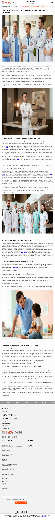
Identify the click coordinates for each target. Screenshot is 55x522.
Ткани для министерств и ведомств (8, 474)
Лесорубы (3, 451)
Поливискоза (15, 267)
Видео (29, 446)
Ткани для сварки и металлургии (7, 454)
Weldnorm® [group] (45, 402)
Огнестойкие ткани (5, 452)
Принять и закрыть (27, 519)
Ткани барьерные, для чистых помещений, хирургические (12, 446)
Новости (15, 6)
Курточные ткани (4, 459)
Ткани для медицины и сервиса (7, 442)
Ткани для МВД (4, 478)
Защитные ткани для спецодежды (7, 447)
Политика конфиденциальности (7, 487)
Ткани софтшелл (4, 460)
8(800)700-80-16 (31, 2)
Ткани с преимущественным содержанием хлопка (10, 468)
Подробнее (43, 516)
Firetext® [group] (25, 402)
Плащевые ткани (4, 461)
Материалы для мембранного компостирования (10, 471)
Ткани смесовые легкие (6, 445)
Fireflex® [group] (16, 402)
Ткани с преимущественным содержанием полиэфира (11, 466)
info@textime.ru (5, 396)
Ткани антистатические (6, 450)
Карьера (3, 484)
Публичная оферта (5, 488)
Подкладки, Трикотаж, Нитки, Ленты (8, 449)
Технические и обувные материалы (8, 469)
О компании (4, 483)
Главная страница (6, 6)
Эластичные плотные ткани (6, 465)
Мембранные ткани (5, 463)
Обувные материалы (5, 473)
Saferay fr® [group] (35, 402)
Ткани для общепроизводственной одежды (9, 464)
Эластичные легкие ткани (6, 444)
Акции (29, 442)
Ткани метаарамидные (5, 455)
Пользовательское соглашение (7, 489)
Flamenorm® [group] (7, 402)
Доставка (30, 445)
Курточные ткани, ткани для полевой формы (9, 475)
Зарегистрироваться (31, 447)
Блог (2, 485)
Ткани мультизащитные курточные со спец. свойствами (11, 456)
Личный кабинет (31, 449)
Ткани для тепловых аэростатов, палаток (9, 470)
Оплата (29, 444)
